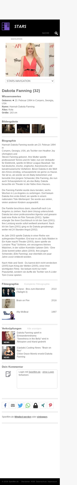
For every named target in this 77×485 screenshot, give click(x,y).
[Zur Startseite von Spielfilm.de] (6, 29)
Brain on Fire (23, 300)
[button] (5, 405)
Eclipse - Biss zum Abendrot (30, 289)
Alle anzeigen (34, 328)
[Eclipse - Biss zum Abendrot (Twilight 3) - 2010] (8, 292)
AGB (33, 481)
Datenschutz (41, 481)
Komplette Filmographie (37, 284)
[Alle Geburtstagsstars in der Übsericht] (34, 26)
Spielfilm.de (35, 372)
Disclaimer (25, 481)
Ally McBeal (22, 312)
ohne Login (48, 372)
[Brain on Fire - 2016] (8, 303)
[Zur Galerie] (9, 132)
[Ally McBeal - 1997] (8, 315)
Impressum (52, 481)
